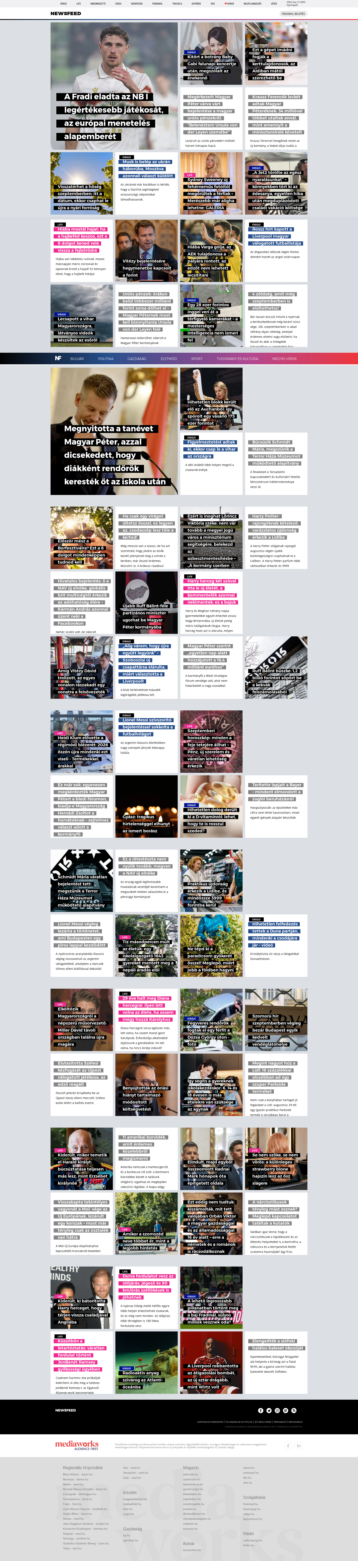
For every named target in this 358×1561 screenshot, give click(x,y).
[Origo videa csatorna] (285, 1410)
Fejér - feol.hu (72, 1504)
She (213, 3)
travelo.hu (189, 1509)
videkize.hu (190, 1523)
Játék (274, 3)
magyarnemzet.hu (135, 1499)
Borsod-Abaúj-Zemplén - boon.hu (85, 1489)
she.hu (247, 1482)
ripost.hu (249, 1467)
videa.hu (248, 1514)
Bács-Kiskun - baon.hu (78, 1474)
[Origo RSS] (293, 1410)
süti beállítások (263, 1422)
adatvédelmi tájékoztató (210, 1422)
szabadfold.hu (132, 1504)
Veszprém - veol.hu (135, 1472)
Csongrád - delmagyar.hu (79, 1494)
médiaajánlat (296, 1422)
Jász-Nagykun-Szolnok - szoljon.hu (86, 1523)
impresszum (280, 1422)
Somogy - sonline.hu (76, 1538)
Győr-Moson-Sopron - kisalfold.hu (85, 1509)
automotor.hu (192, 1479)
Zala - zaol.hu (132, 1477)
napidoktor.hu (192, 1499)
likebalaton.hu (192, 1494)
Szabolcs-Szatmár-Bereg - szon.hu (86, 1543)
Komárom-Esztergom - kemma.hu (85, 1528)
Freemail (157, 3)
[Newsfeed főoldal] (65, 1410)
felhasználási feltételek (239, 1422)
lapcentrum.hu (252, 1519)
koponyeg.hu (251, 1509)
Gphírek (196, 3)
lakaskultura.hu (193, 1484)
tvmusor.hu (190, 1528)
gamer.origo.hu (193, 1489)
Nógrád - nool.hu (74, 1533)
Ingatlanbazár (252, 3)
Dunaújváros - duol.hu (77, 1499)
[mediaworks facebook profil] (288, 1446)
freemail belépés (293, 14)
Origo (63, 3)
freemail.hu (250, 1504)
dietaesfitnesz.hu (194, 1513)
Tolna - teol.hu (72, 1548)
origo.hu (128, 1514)
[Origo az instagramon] (277, 1410)
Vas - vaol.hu (131, 1467)
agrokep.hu (130, 1540)
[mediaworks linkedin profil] (298, 1446)
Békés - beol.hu (73, 1484)
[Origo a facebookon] (260, 1410)
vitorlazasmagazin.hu (197, 1518)
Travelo (177, 3)
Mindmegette (98, 3)
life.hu (247, 1477)
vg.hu (126, 1535)
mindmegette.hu (193, 1504)
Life (78, 3)
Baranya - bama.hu (75, 1479)
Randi (230, 3)
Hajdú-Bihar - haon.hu (77, 1513)
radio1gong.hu (252, 1540)
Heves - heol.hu (73, 1518)
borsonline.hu (192, 1550)
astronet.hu (190, 1474)
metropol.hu (251, 1472)
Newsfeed (137, 3)
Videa (118, 3)
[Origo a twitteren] (269, 1410)
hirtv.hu (128, 1509)
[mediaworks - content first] (76, 1446)
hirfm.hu (248, 1545)
